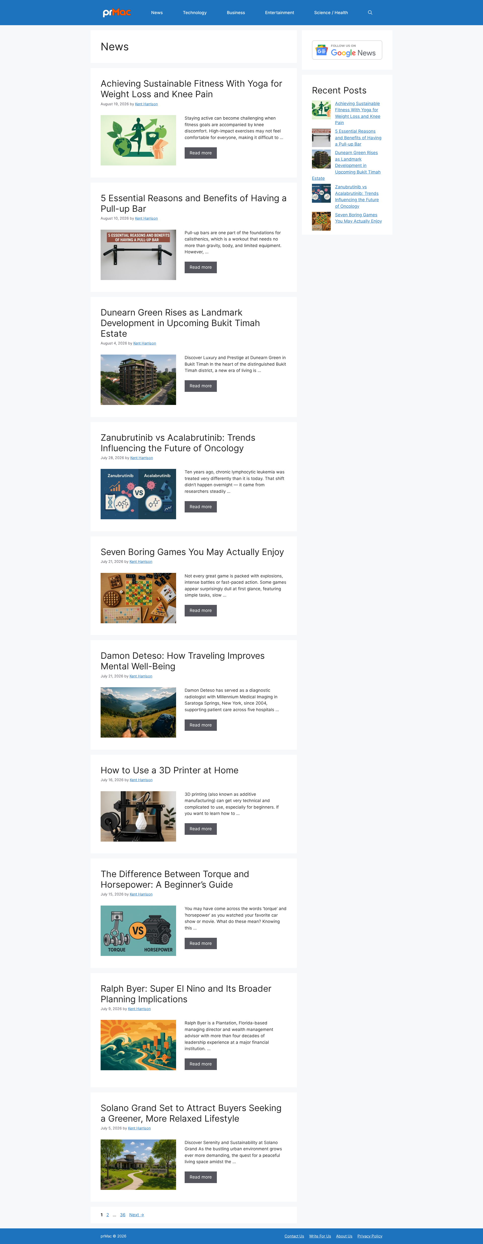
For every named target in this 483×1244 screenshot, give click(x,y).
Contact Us (294, 1236)
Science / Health (331, 12)
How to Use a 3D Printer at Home (169, 770)
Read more (201, 152)
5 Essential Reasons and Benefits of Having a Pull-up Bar (358, 138)
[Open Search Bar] (370, 12)
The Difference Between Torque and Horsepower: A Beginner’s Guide (175, 879)
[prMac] (117, 12)
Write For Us (320, 1236)
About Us (344, 1236)
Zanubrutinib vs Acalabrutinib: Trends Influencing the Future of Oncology (178, 442)
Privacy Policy (369, 1236)
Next (136, 1214)
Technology (195, 12)
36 (123, 1214)
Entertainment (279, 12)
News (157, 12)
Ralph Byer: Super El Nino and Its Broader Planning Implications (186, 993)
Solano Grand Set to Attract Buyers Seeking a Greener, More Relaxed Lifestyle (191, 1113)
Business (236, 12)
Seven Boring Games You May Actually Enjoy (192, 551)
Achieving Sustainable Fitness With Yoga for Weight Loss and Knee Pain (191, 88)
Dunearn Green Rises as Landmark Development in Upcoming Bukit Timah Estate (180, 323)
